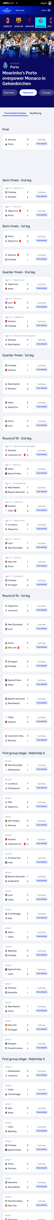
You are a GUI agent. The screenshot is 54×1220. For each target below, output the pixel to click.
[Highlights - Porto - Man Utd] (27, 645)
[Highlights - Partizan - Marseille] (27, 988)
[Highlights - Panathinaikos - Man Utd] (27, 1201)
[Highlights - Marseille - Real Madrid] (27, 1183)
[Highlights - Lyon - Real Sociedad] (27, 544)
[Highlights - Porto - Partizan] (27, 1164)
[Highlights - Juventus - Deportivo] (27, 525)
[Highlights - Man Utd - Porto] (27, 562)
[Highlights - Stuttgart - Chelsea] (27, 664)
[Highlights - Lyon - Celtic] (27, 895)
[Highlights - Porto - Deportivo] (27, 239)
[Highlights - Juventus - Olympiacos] (27, 784)
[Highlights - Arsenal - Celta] (27, 506)
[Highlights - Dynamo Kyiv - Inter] (27, 858)
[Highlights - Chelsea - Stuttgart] (27, 581)
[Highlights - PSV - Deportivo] (27, 803)
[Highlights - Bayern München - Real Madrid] (27, 701)
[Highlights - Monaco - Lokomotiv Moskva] (27, 451)
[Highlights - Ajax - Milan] (27, 1109)
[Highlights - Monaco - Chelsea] (27, 257)
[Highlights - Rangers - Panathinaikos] (27, 1044)
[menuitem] (26, 10)
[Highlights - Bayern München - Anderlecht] (27, 877)
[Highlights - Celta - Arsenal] (27, 720)
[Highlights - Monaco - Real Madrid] (27, 340)
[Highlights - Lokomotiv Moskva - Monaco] (27, 738)
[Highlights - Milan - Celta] (27, 933)
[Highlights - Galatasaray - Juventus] (27, 1071)
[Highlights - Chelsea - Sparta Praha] (27, 1146)
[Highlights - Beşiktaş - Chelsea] (27, 951)
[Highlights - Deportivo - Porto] (27, 211)
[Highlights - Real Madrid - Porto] (27, 1007)
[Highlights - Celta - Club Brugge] (27, 1090)
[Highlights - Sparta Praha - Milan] (27, 682)
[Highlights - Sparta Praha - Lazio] (27, 970)
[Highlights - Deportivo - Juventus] (27, 608)
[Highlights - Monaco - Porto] (27, 142)
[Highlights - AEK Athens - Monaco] (27, 821)
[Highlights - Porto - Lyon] (27, 423)
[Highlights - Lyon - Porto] (27, 303)
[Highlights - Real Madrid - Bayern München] (27, 488)
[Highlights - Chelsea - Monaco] (27, 193)
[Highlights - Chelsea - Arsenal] (27, 368)
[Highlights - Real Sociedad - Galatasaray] (27, 765)
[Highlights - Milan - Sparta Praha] (27, 469)
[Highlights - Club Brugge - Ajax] (27, 914)
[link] (20, 10)
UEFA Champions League (6, 10)
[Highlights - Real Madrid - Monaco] (27, 386)
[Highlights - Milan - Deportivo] (27, 405)
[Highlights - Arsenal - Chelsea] (27, 322)
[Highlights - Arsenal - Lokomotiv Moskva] (27, 840)
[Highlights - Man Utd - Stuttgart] (27, 1025)
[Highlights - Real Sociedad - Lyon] (27, 627)
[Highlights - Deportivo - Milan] (27, 285)
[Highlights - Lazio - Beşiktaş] (27, 1127)
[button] (45, 10)
